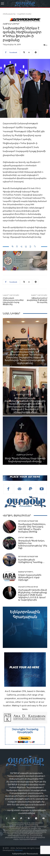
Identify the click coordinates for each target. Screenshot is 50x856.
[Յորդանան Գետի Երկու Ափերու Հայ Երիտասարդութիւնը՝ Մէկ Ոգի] (9, 543)
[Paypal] (30, 489)
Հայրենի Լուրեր (24, 14)
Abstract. (19, 850)
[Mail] (19, 489)
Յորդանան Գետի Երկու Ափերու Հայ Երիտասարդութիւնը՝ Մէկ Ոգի (32, 544)
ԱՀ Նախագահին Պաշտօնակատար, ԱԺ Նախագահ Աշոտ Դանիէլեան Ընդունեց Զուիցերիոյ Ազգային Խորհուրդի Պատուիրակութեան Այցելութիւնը (25, 356)
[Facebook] (8, 489)
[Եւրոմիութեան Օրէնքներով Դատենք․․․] (9, 559)
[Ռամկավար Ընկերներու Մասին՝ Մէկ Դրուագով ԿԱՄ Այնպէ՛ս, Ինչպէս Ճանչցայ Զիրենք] (9, 526)
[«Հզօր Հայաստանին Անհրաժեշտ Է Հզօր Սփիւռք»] (9, 576)
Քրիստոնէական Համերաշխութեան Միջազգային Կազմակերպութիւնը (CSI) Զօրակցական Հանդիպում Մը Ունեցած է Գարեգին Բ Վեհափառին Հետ (25, 405)
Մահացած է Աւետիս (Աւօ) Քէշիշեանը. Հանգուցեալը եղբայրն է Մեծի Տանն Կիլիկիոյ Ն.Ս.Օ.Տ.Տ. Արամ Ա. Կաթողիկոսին (32, 595)
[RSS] (28, 818)
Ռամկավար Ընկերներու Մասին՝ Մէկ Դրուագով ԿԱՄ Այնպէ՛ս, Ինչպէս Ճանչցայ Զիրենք (32, 528)
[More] (36, 52)
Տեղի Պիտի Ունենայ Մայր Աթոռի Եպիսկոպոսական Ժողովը (25, 460)
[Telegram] (36, 818)
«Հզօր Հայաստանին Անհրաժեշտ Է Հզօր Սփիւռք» (29, 577)
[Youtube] (42, 489)
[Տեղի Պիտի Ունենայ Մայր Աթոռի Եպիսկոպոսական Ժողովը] (25, 440)
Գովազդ (25, 246)
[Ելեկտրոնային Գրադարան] (25, 627)
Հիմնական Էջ (9, 14)
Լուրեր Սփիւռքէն (25, 537)
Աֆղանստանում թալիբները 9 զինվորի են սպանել (37, 300)
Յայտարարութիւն (25, 572)
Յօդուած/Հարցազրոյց (28, 521)
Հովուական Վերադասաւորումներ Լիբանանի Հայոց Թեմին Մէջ (13, 301)
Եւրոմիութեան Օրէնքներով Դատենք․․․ (31, 560)
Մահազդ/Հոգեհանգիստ (28, 587)
